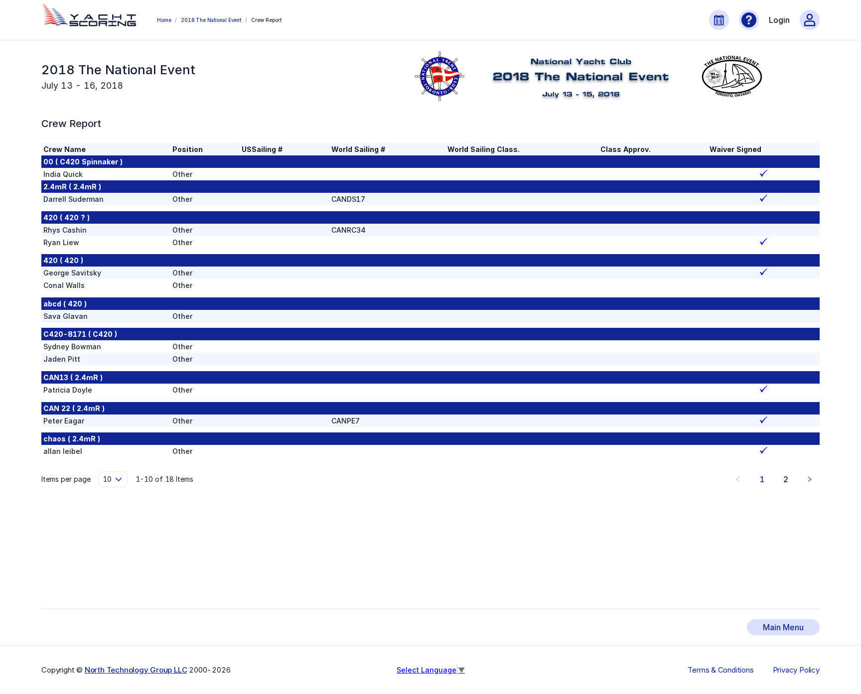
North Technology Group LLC (136, 670)
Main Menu (783, 627)
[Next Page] (810, 479)
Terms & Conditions (720, 670)
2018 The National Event (211, 20)
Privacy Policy (796, 670)
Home (164, 20)
